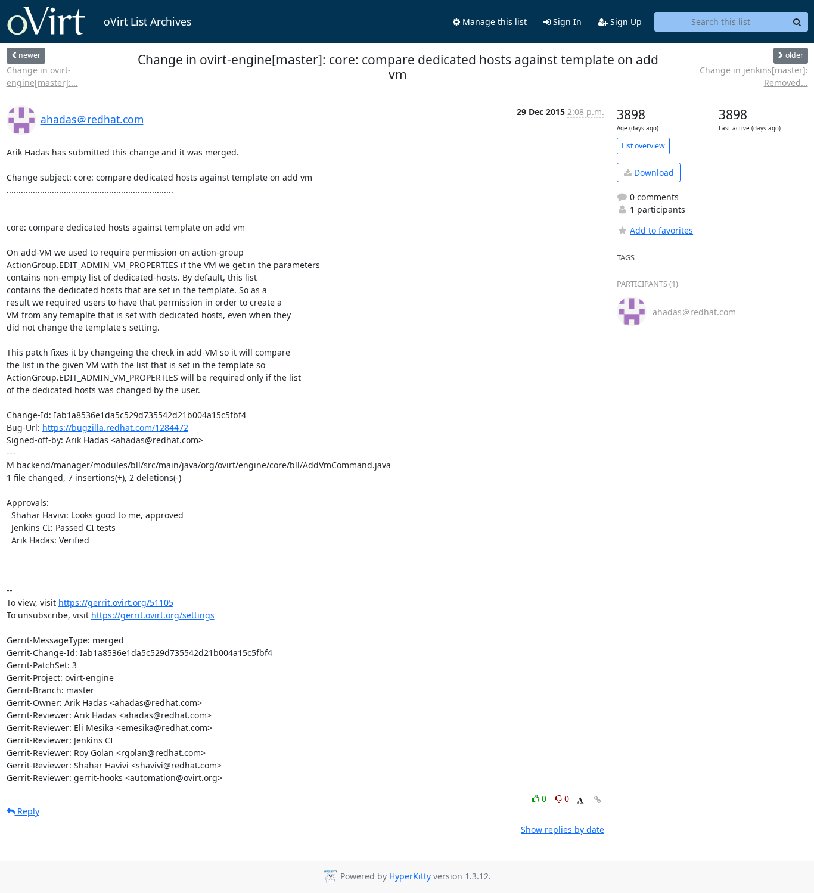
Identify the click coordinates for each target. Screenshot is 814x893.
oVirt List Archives (147, 21)
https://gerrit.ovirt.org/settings (153, 615)
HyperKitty (410, 876)
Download (653, 172)
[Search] (797, 22)
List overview (643, 146)
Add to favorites (661, 230)
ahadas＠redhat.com (92, 119)
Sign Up (625, 21)
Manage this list (493, 21)
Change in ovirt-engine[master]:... (42, 76)
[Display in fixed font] (580, 800)
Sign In (566, 21)
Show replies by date (562, 829)
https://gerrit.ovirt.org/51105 (115, 602)
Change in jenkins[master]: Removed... (753, 76)
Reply (27, 811)
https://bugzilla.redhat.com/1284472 (115, 427)
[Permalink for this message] (597, 800)
